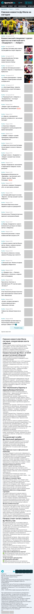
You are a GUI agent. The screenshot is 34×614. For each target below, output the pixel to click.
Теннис (8, 575)
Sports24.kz (4, 9)
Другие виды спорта (7, 577)
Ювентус (22, 581)
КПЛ (15, 6)
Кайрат (3, 580)
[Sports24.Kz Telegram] (20, 571)
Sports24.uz (4, 588)
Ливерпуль (27, 580)
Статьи (15, 577)
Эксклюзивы (22, 6)
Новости (4, 6)
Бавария (16, 581)
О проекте (4, 584)
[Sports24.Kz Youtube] (24, 571)
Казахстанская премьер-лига (11, 361)
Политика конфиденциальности (22, 584)
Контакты (10, 584)
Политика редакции (20, 587)
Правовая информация (8, 587)
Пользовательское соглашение (21, 585)
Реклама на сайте (6, 585)
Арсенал (11, 581)
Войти (30, 3)
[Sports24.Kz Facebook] (17, 571)
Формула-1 (19, 575)
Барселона (9, 580)
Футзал (3, 575)
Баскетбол (13, 575)
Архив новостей (6, 331)
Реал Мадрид (5, 581)
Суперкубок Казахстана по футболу (13, 371)
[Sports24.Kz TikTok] (27, 571)
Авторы (29, 587)
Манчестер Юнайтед (18, 580)
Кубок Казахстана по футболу (11, 367)
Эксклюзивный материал (10, 537)
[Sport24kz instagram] (31, 571)
